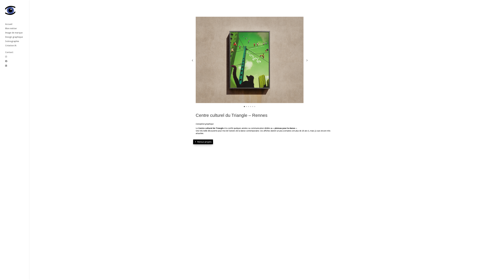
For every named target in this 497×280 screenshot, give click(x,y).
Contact (9, 52)
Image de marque (14, 33)
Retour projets (204, 141)
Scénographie (12, 41)
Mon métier (11, 28)
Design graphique (14, 37)
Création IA (10, 46)
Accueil (8, 24)
